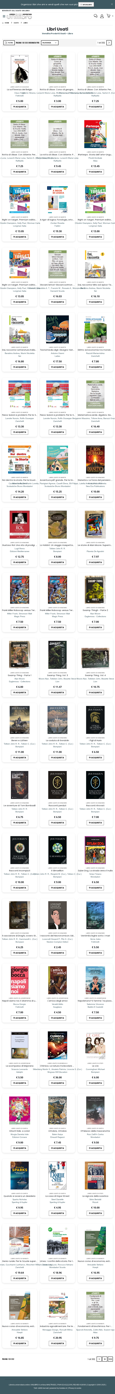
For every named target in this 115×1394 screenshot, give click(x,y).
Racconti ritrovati (95, 805)
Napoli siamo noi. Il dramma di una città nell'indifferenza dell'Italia (36, 1000)
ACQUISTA (20, 106)
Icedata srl (63, 1388)
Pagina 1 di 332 (8, 1359)
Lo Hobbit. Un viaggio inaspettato (57, 545)
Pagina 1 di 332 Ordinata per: (28, 42)
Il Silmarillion (57, 870)
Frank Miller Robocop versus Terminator (22, 610)
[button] (110, 16)
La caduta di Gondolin (57, 740)
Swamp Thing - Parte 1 (19, 675)
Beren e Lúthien (20, 740)
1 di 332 (102, 43)
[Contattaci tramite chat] (95, 16)
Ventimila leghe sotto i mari (95, 935)
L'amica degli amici (57, 1000)
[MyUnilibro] (102, 16)
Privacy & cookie (75, 1388)
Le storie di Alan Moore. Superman (95, 545)
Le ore (95, 1065)
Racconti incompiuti (19, 870)
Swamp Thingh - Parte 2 (95, 610)
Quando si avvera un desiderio (19, 1196)
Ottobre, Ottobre (57, 1130)
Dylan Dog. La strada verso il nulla (95, 870)
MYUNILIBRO (87, 5)
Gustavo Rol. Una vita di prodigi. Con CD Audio (26, 545)
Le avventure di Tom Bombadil (19, 805)
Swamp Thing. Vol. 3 (57, 675)
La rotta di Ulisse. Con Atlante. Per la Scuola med (65, 154)
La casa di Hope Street (57, 1196)
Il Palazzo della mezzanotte (95, 1130)
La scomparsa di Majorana (20, 1065)
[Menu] (4, 16)
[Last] (104, 1359)
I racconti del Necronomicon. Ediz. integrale (62, 935)
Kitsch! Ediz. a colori (20, 1130)
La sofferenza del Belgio (19, 89)
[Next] (108, 42)
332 (110, 1359)
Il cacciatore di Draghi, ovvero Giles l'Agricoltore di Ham (31, 935)
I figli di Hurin (95, 740)
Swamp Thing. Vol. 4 (95, 675)
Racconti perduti (57, 805)
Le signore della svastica (95, 1196)
